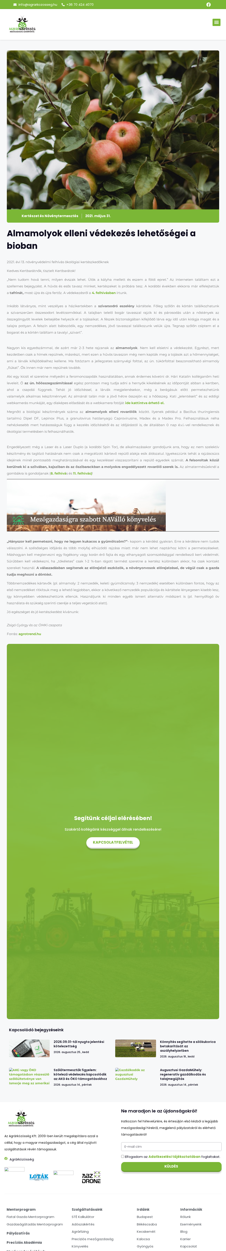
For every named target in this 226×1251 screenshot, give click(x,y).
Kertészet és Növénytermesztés (50, 216)
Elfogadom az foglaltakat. (172, 1156)
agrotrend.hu (30, 634)
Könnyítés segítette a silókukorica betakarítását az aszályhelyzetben (188, 1046)
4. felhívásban (104, 293)
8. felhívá (58, 473)
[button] (216, 22)
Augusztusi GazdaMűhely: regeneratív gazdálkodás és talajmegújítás (183, 1074)
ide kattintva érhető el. (144, 403)
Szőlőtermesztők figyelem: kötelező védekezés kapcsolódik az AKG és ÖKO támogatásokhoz (80, 1074)
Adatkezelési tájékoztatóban (174, 1156)
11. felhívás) (82, 473)
